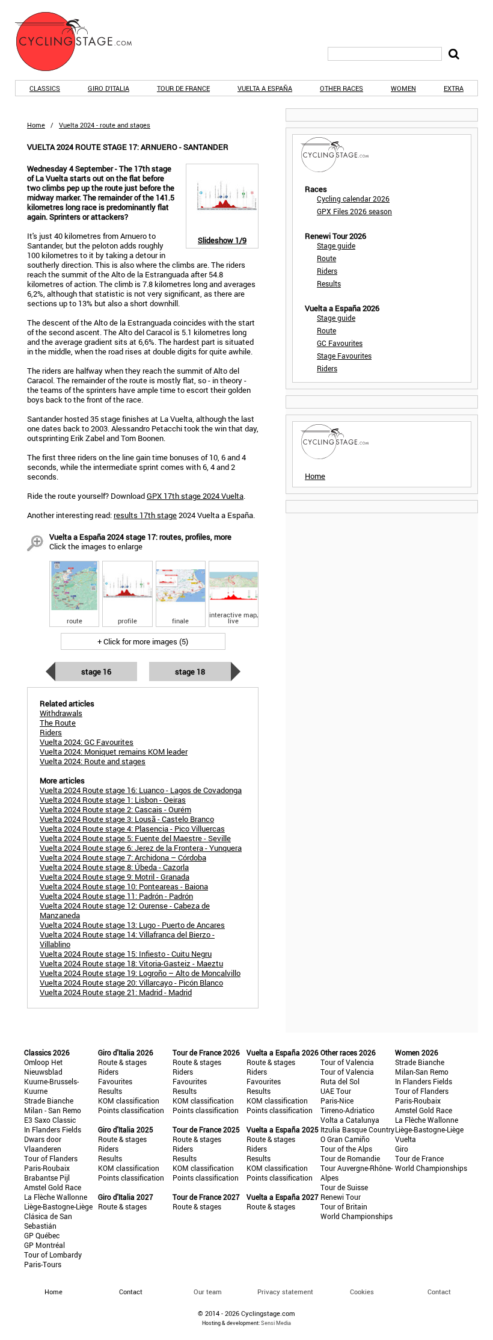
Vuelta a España (264, 88)
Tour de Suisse (344, 1187)
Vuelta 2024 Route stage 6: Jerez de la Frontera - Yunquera (141, 847)
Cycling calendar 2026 (353, 198)
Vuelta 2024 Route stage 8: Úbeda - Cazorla (114, 867)
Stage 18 (190, 671)
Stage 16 (96, 671)
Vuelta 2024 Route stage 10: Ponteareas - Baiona (124, 886)
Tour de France (183, 88)
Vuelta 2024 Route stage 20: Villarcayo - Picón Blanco (131, 982)
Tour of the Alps (346, 1148)
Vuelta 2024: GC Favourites (86, 741)
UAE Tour (335, 1091)
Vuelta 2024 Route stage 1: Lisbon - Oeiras (113, 799)
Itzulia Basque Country (357, 1129)
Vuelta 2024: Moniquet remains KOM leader (114, 751)
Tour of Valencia (347, 1062)
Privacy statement (285, 1291)
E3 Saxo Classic (50, 1120)
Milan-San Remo (422, 1071)
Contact (439, 1291)
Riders (327, 271)
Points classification (131, 1110)
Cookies (362, 1291)
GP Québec (42, 1235)
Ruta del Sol (340, 1081)
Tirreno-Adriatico (347, 1110)
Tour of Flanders (51, 1158)
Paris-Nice (337, 1100)
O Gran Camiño (345, 1139)
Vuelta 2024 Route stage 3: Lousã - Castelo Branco (127, 819)
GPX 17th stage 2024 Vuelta (195, 495)
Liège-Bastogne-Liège (58, 1206)
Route (326, 258)
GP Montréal (44, 1245)
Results (329, 283)
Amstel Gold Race (52, 1187)
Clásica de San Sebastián (48, 1220)
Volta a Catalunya (349, 1120)
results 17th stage (145, 515)
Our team (208, 1291)
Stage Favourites (344, 355)
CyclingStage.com (81, 41)
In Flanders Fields (52, 1129)
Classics (44, 88)
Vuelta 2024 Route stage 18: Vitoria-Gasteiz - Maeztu (131, 963)
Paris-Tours (42, 1264)
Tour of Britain (343, 1206)
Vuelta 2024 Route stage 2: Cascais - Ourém (115, 809)
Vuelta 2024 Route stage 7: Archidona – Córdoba (123, 857)
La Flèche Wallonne (55, 1197)
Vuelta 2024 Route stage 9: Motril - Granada (114, 876)
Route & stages (122, 1062)
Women (403, 88)
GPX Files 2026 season (354, 211)
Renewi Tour (340, 1197)
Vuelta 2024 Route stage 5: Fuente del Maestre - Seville (135, 838)
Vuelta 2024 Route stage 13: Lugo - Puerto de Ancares (132, 924)
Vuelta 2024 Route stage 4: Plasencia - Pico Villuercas (132, 828)
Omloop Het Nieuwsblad (43, 1066)
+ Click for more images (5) (142, 641)
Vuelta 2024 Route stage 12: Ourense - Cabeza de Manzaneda (125, 910)
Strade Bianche (48, 1100)
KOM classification (128, 1100)
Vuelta (405, 1139)
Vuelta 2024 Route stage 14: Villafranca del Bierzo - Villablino (127, 939)
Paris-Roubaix (47, 1168)
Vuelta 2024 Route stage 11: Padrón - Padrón (116, 896)
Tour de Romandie (350, 1158)
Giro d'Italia (108, 88)
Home (36, 124)
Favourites (115, 1081)
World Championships (356, 1216)
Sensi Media (276, 1323)
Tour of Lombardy (53, 1254)
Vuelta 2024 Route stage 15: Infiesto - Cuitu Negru (126, 953)
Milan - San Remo (52, 1110)
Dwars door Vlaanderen (42, 1143)
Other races (341, 88)
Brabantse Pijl (47, 1177)
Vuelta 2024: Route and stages (92, 761)
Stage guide (336, 245)
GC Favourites (340, 343)
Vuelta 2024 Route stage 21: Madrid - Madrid (116, 992)
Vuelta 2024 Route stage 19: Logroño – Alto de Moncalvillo (140, 973)
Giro (401, 1148)
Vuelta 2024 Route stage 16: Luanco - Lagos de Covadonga (141, 790)
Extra (454, 88)
